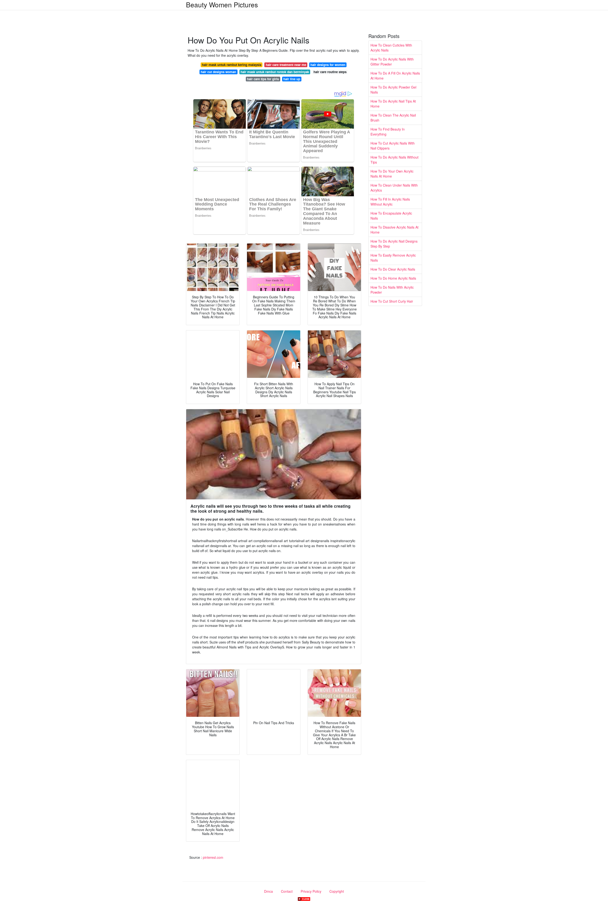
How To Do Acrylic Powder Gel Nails (393, 89)
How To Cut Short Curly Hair (391, 301)
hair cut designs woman (218, 72)
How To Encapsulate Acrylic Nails (391, 216)
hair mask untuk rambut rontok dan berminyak (275, 72)
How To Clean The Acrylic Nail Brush (393, 117)
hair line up (291, 79)
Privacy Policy (311, 891)
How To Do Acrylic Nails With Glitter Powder (392, 61)
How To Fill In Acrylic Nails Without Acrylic (390, 201)
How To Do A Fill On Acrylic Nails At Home (395, 75)
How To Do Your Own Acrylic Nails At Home (391, 173)
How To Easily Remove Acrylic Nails (393, 258)
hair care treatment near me (286, 64)
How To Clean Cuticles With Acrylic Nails (391, 47)
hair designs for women (327, 64)
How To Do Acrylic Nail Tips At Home (393, 103)
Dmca (268, 891)
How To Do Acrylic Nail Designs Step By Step (394, 244)
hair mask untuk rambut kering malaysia (231, 64)
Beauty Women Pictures (222, 4)
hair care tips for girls (263, 79)
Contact (287, 891)
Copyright (336, 891)
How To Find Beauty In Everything (387, 131)
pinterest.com (213, 857)
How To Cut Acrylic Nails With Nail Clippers (392, 145)
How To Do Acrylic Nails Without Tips (394, 159)
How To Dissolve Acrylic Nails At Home (394, 230)
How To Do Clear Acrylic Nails (392, 269)
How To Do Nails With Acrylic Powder (392, 290)
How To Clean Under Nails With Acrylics (394, 187)
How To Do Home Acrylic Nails (393, 278)
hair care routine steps (330, 72)
